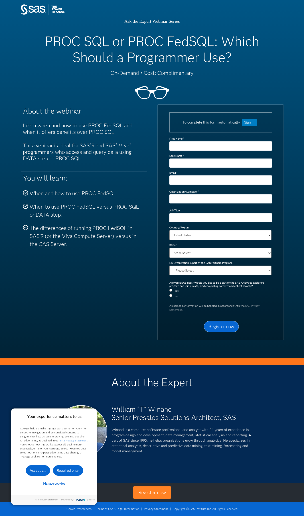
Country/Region (179, 227)
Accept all (38, 470)
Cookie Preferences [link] (79, 509)
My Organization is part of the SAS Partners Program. (201, 262)
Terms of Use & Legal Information (117, 509)
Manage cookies (54, 483)
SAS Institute (64, 13)
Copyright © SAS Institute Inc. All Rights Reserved (205, 509)
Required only (68, 470)
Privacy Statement (156, 509)
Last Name (176, 155)
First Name (176, 138)
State (173, 245)
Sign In (249, 122)
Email (173, 172)
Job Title (174, 210)
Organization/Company (184, 191)
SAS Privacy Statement (74, 440)
